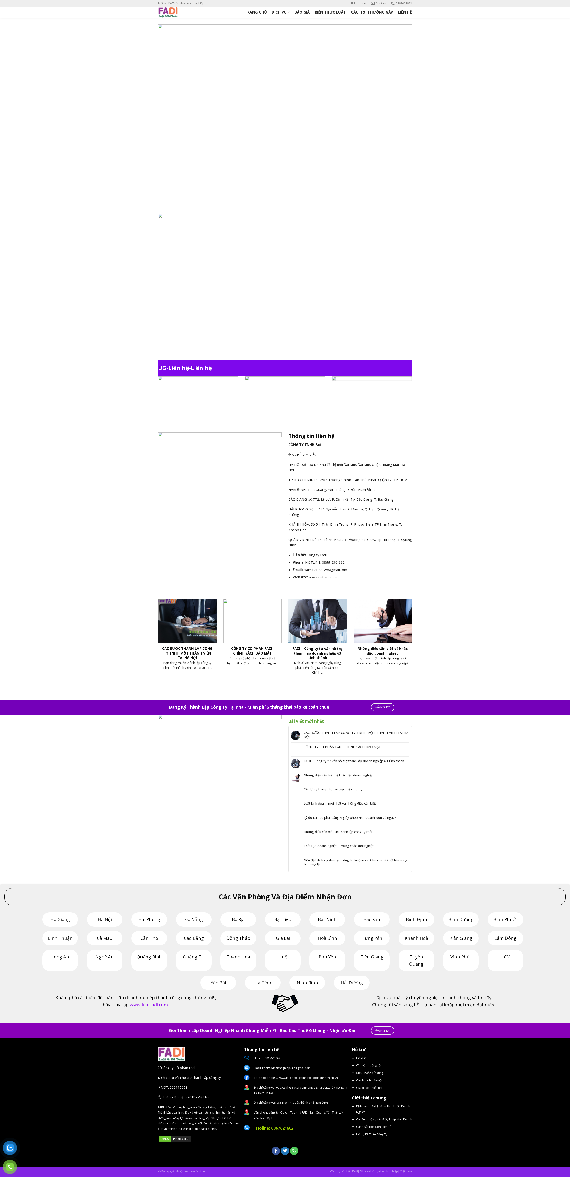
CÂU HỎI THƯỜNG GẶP (372, 12)
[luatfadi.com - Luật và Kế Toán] (177, 12)
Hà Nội (105, 919)
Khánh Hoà (416, 938)
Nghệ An (105, 957)
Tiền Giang (371, 957)
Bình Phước (505, 919)
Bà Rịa (238, 919)
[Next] (412, 642)
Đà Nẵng (194, 919)
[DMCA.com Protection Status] (174, 1138)
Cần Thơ (149, 938)
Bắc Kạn (372, 919)
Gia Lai (283, 938)
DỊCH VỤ (279, 12)
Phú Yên (327, 957)
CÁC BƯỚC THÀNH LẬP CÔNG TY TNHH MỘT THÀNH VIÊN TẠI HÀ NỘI (356, 735)
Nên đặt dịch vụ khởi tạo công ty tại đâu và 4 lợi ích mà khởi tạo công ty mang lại (355, 862)
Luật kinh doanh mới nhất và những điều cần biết (340, 803)
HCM (506, 957)
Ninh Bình (307, 983)
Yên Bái (218, 983)
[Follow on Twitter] (285, 1151)
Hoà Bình (327, 938)
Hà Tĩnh (262, 983)
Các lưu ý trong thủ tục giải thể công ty (333, 789)
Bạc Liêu (282, 919)
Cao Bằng (194, 938)
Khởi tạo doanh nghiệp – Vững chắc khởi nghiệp (339, 846)
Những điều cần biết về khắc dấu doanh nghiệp (338, 775)
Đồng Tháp (238, 938)
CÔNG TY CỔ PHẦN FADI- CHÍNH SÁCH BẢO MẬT (342, 747)
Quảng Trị (193, 957)
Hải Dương (352, 983)
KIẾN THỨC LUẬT (330, 12)
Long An (60, 957)
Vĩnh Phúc (461, 957)
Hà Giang (60, 919)
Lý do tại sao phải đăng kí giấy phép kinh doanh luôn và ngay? (350, 817)
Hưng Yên (372, 938)
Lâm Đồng (505, 938)
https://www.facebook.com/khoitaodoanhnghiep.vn (303, 1078)
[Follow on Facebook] (276, 1151)
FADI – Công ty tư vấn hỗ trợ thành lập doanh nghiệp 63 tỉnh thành (354, 761)
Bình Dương (461, 919)
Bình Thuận (60, 938)
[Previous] (157, 642)
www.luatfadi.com (149, 1005)
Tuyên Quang (416, 960)
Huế (283, 957)
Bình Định (416, 919)
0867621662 (282, 1128)
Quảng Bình (149, 957)
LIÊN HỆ (405, 12)
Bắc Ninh (327, 919)
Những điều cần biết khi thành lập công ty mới (338, 832)
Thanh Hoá (238, 957)
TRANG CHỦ (256, 12)
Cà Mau (104, 938)
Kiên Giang (461, 938)
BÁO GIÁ (302, 12)
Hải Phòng (149, 919)
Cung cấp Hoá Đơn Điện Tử (374, 1127)
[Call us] (294, 1151)
